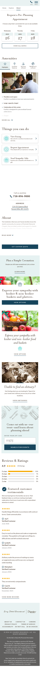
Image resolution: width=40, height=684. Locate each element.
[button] (35, 3)
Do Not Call (20, 626)
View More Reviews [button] (10, 597)
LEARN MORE (20, 271)
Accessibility (7, 626)
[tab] (5, 65)
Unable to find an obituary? (20, 387)
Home (4, 8)
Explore (11, 8)
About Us (8, 622)
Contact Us (20, 622)
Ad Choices (33, 626)
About (18, 8)
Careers (32, 622)
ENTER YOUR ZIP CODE (13, 435)
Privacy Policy (11, 624)
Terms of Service (28, 624)
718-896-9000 (21, 196)
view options (20, 354)
